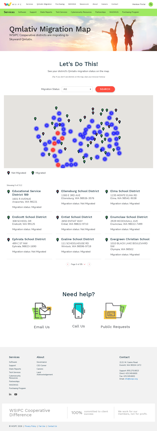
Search (105, 89)
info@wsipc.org (131, 379)
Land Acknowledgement (45, 373)
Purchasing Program (130, 12)
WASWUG (72, 4)
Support (33, 12)
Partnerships (100, 12)
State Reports (46, 12)
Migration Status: (50, 89)
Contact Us (52, 426)
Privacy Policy (30, 426)
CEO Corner (41, 365)
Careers (104, 4)
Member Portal (138, 4)
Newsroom (84, 4)
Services (29, 4)
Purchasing (59, 4)
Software (22, 12)
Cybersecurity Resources (81, 12)
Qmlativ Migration (44, 4)
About (95, 4)
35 (81, 264)
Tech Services (61, 12)
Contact (114, 4)
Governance (42, 362)
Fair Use (42, 426)
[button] (88, 145)
